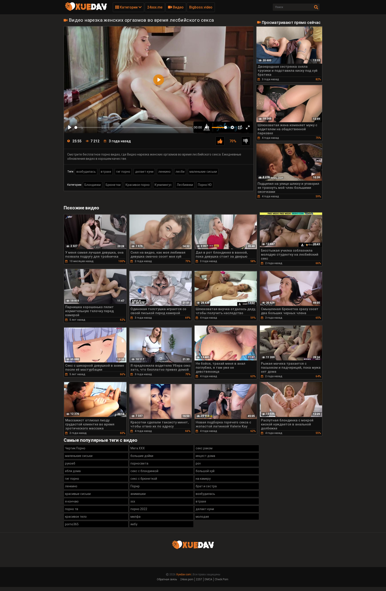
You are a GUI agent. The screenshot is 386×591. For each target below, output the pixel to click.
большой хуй (205, 471)
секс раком (204, 448)
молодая (202, 516)
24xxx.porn (186, 579)
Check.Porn (221, 579)
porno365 (72, 524)
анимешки (138, 494)
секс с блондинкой (144, 471)
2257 (199, 579)
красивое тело (76, 516)
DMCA (208, 579)
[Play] (69, 127)
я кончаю (72, 501)
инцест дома (205, 456)
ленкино (164, 171)
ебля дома (73, 471)
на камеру (203, 478)
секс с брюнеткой (143, 478)
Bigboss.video (200, 7)
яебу (133, 524)
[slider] (133, 127)
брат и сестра (206, 486)
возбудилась (86, 171)
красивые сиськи (78, 494)
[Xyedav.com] (86, 10)
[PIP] (239, 127)
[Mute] (207, 127)
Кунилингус (163, 185)
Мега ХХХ (137, 448)
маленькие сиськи (203, 171)
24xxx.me (154, 7)
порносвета (139, 463)
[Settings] (232, 127)
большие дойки (141, 456)
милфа (135, 516)
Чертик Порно (75, 448)
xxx (132, 501)
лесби (180, 171)
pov (198, 463)
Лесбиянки (185, 185)
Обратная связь (167, 579)
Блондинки (92, 185)
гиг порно (123, 171)
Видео (178, 7)
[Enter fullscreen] (247, 127)
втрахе (106, 171)
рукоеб (70, 463)
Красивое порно (138, 185)
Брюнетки (113, 185)
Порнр (135, 486)
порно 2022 (138, 509)
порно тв (71, 509)
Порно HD (205, 185)
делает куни (144, 171)
